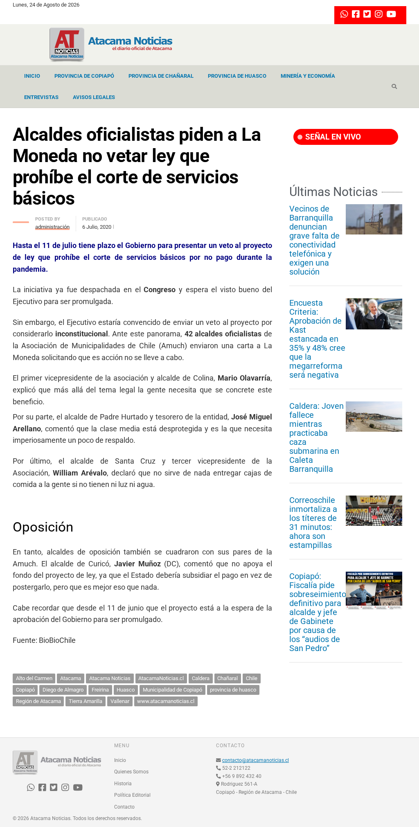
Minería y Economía (308, 76)
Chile (251, 678)
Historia (123, 783)
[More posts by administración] (21, 220)
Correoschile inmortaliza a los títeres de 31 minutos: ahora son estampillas (313, 523)
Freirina (100, 690)
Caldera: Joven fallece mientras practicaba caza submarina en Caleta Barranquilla (316, 437)
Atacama (70, 678)
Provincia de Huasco (237, 76)
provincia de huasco (233, 690)
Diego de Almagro (63, 690)
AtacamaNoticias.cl (161, 678)
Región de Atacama (38, 701)
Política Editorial (132, 795)
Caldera (201, 678)
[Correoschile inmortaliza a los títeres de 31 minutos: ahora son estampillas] (374, 511)
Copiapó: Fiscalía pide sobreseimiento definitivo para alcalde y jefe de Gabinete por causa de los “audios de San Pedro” (317, 612)
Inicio (32, 76)
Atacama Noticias (110, 678)
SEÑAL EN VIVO (332, 137)
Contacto (124, 807)
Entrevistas (41, 97)
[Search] (394, 87)
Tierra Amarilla (85, 701)
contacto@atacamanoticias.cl (255, 760)
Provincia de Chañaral (161, 76)
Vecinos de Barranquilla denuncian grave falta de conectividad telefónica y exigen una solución (314, 240)
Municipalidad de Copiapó (172, 690)
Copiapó (25, 690)
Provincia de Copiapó (84, 76)
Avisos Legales (94, 97)
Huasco (126, 690)
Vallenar (119, 701)
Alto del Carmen (34, 678)
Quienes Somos (131, 772)
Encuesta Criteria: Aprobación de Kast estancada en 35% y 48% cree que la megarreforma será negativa (317, 338)
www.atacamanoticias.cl (165, 701)
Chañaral (227, 678)
